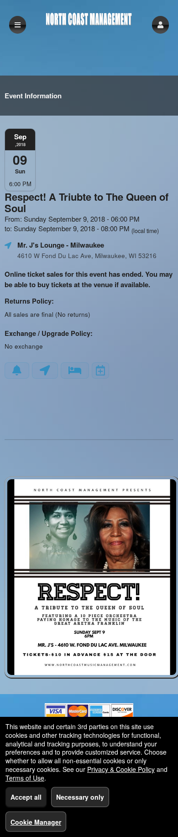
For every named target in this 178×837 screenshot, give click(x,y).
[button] (160, 25)
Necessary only (80, 796)
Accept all (26, 796)
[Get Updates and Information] (16, 370)
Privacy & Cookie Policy (121, 769)
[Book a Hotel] (74, 370)
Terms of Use (24, 777)
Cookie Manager (35, 822)
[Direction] (45, 370)
